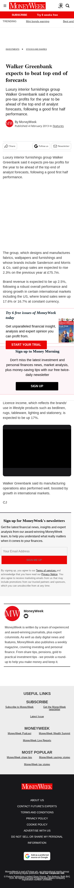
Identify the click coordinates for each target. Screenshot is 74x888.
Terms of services (46, 570)
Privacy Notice (49, 574)
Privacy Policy (37, 818)
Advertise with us (37, 830)
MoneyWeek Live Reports (37, 740)
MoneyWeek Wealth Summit (54, 733)
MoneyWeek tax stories (37, 764)
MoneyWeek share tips (19, 757)
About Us (37, 800)
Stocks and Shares (36, 49)
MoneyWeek (27, 122)
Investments (12, 49)
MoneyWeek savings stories (54, 757)
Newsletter (63, 146)
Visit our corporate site (52, 873)
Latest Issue (37, 716)
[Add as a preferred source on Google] (37, 856)
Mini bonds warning (37, 21)
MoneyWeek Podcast (19, 733)
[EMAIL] (27, 616)
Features (58, 126)
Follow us (43, 146)
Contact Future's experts (37, 806)
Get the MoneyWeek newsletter (54, 708)
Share (12, 146)
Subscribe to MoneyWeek (19, 707)
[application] (37, 448)
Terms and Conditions (37, 812)
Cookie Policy (37, 824)
